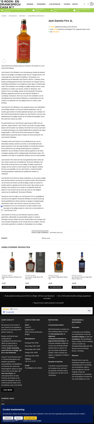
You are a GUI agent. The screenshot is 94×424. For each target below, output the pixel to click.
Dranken (30, 4)
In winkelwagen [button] (10, 287)
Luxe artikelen (54, 4)
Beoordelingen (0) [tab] (56, 232)
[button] (86, 4)
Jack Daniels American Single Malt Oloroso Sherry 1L (82, 277)
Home (3, 16)
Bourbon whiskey (36, 16)
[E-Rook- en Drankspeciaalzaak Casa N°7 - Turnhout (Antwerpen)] (10, 4)
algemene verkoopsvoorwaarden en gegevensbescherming (57, 338)
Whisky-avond (46, 238)
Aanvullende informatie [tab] (40, 232)
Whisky (22, 16)
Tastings (67, 4)
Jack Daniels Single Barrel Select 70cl (57, 277)
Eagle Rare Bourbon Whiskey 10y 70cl (11, 277)
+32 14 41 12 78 (30, 361)
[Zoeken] (82, 4)
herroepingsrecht (57, 334)
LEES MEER (7, 390)
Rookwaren (41, 4)
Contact (75, 4)
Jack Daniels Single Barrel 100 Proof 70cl (34, 277)
